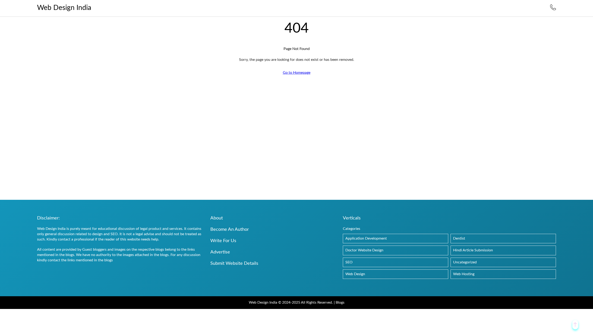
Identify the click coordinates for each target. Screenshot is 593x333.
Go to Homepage (296, 72)
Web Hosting (463, 274)
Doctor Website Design (364, 250)
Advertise (220, 252)
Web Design (355, 274)
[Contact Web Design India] (553, 9)
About (216, 218)
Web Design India (64, 7)
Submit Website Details (234, 263)
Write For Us (223, 240)
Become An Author (229, 229)
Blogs (340, 302)
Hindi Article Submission (473, 250)
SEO (349, 262)
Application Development (366, 238)
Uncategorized (465, 262)
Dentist (459, 238)
